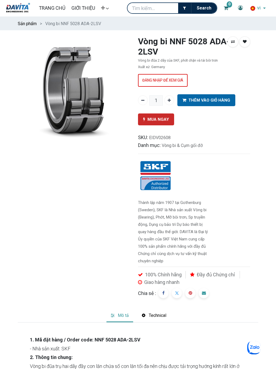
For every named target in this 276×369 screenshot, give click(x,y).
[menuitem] (52, 8)
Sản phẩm (27, 23)
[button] (105, 8)
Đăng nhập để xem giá (162, 80)
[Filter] (184, 8)
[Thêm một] (169, 100)
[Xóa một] (143, 100)
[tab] (119, 315)
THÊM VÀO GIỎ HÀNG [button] (209, 100)
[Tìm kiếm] (204, 8)
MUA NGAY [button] (158, 119)
